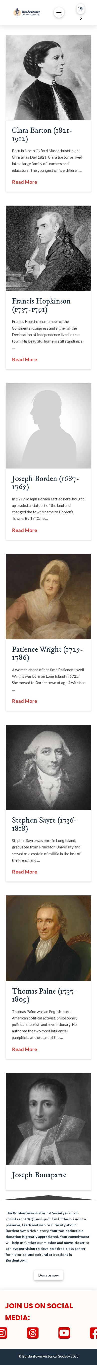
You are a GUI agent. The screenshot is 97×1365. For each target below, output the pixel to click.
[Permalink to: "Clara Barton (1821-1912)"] (48, 77)
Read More (24, 182)
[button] (59, 12)
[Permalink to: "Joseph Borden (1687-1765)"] (48, 425)
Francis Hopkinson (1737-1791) (41, 305)
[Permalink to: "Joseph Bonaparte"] (48, 1119)
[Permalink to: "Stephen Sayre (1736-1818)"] (48, 767)
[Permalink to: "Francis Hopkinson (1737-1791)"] (48, 248)
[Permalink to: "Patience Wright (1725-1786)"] (48, 596)
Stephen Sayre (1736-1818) (44, 824)
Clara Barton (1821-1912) (42, 134)
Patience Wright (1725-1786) (47, 653)
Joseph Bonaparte (39, 1175)
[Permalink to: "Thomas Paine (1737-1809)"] (48, 938)
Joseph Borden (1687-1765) (45, 482)
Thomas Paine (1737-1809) (44, 995)
